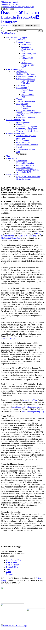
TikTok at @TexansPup (10, 238)
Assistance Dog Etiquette (26, 126)
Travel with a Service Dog (27, 131)
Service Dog (26, 44)
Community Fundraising (26, 76)
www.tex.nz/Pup (8, 338)
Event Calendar (22, 140)
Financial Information (25, 163)
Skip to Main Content (9, 4)
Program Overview (24, 42)
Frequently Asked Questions (27, 170)
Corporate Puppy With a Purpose (28, 82)
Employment (21, 161)
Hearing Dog (26, 62)
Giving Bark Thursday (25, 110)
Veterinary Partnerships (25, 101)
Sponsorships (21, 88)
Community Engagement (26, 117)
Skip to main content (9, 2)
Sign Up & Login (8, 33)
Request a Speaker (23, 179)
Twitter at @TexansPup (26, 236)
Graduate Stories (23, 142)
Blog (18, 151)
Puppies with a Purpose (25, 149)
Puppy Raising (22, 104)
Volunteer (20, 99)
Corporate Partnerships (25, 78)
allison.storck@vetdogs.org (33, 411)
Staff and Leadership (24, 167)
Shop (8, 156)
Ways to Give (21, 72)
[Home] (17, 7)
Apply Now (21, 40)
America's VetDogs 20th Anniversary (26, 137)
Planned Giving (22, 85)
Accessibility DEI (23, 172)
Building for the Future (25, 74)
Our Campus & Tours (25, 165)
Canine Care (21, 124)
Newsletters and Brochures (27, 145)
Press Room (21, 147)
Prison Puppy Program (26, 107)
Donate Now (6, 25)
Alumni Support (22, 122)
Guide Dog (26, 47)
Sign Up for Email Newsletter (28, 177)
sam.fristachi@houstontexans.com (26, 407)
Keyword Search (8, 31)
